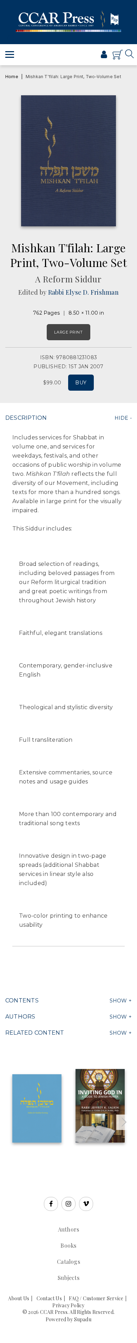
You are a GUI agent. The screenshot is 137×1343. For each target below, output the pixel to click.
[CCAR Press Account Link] (104, 55)
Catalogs (68, 1261)
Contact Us (49, 1298)
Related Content (34, 1032)
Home (11, 76)
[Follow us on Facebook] (51, 1204)
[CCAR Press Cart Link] (117, 58)
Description (26, 417)
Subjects (68, 1277)
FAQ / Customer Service (96, 1298)
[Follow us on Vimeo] (86, 1204)
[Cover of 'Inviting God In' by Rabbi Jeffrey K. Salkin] (100, 1106)
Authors (20, 1016)
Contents (22, 1000)
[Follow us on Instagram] (68, 1204)
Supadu (82, 1319)
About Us (18, 1298)
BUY (81, 382)
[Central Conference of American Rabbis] (80, 57)
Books (68, 1245)
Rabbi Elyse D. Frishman (83, 292)
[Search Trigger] (9, 38)
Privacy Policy (68, 1305)
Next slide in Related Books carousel (124, 1122)
